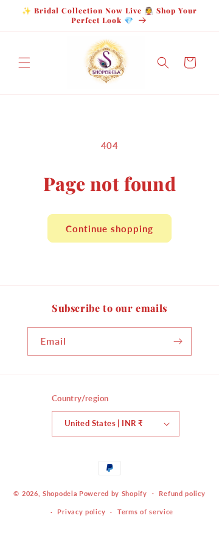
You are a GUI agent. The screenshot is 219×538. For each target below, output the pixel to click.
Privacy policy (81, 512)
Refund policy (182, 493)
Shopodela (60, 493)
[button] (24, 62)
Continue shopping (109, 228)
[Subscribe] (177, 341)
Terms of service (145, 512)
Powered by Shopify (113, 493)
